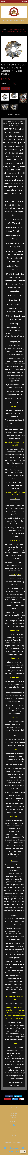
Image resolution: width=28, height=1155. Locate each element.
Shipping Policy (14, 1115)
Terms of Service (14, 1111)
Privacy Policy (14, 1113)
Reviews (17, 115)
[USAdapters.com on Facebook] (14, 1125)
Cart (25, 1)
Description (10, 115)
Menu (4, 1)
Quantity (3, 83)
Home (4, 29)
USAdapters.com (18, 1142)
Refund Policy (14, 1117)
